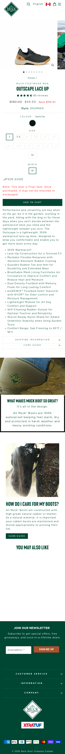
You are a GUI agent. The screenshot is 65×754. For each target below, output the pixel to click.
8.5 (36, 137)
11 (29, 146)
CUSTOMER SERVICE (32, 674)
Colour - (32, 117)
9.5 (54, 137)
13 (56, 146)
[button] (25, 95)
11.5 (38, 146)
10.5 (19, 146)
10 (8, 146)
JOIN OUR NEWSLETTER (32, 628)
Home (31, 78)
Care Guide (32, 345)
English (38, 4)
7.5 (18, 137)
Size (32, 131)
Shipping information (32, 340)
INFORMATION (32, 683)
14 (32, 155)
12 (47, 146)
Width (32, 164)
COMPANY (31, 693)
